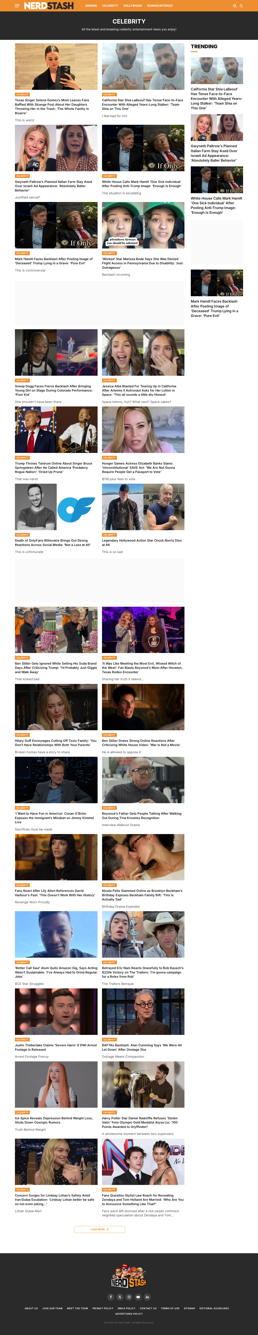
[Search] (235, 6)
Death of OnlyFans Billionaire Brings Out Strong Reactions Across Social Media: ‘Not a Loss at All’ (53, 542)
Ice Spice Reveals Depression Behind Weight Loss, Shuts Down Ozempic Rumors (54, 1120)
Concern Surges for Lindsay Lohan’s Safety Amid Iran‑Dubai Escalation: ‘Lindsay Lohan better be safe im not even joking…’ (54, 1200)
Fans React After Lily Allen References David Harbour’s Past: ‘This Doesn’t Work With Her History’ (55, 893)
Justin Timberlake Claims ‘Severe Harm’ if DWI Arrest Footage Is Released (56, 1047)
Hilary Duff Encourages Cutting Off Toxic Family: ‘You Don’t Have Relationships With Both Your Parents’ (56, 743)
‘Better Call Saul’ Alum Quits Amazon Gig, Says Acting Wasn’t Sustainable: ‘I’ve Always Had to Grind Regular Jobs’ (56, 972)
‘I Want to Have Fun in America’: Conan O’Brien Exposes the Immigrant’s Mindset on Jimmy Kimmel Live (54, 818)
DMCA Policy (126, 1308)
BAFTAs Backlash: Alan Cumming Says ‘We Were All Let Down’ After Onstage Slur (142, 1047)
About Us (31, 1308)
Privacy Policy (102, 1308)
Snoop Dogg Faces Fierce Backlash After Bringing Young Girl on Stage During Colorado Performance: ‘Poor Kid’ (54, 390)
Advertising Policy (129, 1313)
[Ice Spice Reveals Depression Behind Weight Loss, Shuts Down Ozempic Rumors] (56, 1084)
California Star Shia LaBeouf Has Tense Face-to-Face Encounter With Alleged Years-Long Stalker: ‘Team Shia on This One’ (142, 104)
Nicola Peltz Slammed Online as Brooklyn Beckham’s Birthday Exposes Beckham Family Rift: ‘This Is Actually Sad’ (142, 895)
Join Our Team (52, 1308)
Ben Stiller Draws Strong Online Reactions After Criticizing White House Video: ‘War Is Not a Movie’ (141, 743)
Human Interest (160, 5)
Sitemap (189, 1308)
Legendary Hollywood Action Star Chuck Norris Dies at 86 (142, 542)
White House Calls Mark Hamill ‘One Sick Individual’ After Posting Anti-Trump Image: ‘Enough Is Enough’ (141, 184)
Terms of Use (170, 1308)
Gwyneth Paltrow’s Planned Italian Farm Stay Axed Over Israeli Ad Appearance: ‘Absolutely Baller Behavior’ (53, 186)
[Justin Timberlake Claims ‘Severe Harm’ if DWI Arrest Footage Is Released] (56, 1011)
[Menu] (17, 6)
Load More (98, 1229)
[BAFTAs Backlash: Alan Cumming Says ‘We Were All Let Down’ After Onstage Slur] (143, 1011)
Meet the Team (77, 1308)
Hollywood (132, 5)
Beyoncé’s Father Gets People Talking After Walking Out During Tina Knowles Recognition (141, 816)
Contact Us (148, 1308)
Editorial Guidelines (214, 1308)
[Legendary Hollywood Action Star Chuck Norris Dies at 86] (143, 507)
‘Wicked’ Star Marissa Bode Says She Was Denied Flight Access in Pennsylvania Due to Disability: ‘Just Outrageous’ (142, 263)
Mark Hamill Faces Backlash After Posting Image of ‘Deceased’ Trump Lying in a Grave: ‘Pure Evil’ (54, 261)
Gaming (91, 5)
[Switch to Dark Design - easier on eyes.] (241, 6)
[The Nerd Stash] (49, 5)
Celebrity (110, 5)
